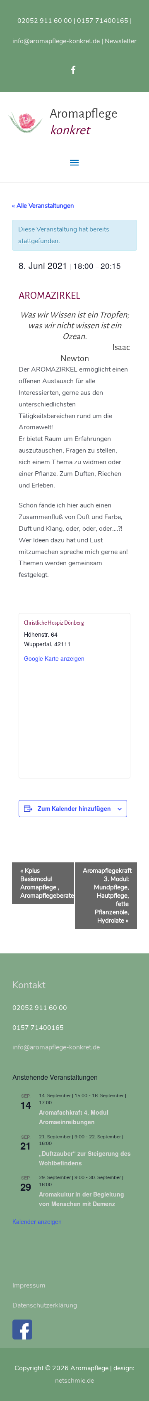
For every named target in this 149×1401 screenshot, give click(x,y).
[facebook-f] (74, 70)
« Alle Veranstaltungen (43, 206)
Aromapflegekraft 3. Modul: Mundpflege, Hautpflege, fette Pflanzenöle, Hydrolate (107, 896)
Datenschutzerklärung (44, 1305)
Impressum (29, 1285)
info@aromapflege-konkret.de (56, 41)
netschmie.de (74, 1380)
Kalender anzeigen (37, 1221)
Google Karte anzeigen (54, 658)
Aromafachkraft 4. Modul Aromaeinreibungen (73, 1117)
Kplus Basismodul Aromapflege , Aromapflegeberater (47, 883)
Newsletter (121, 41)
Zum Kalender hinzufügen (74, 808)
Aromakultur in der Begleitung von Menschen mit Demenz (81, 1199)
